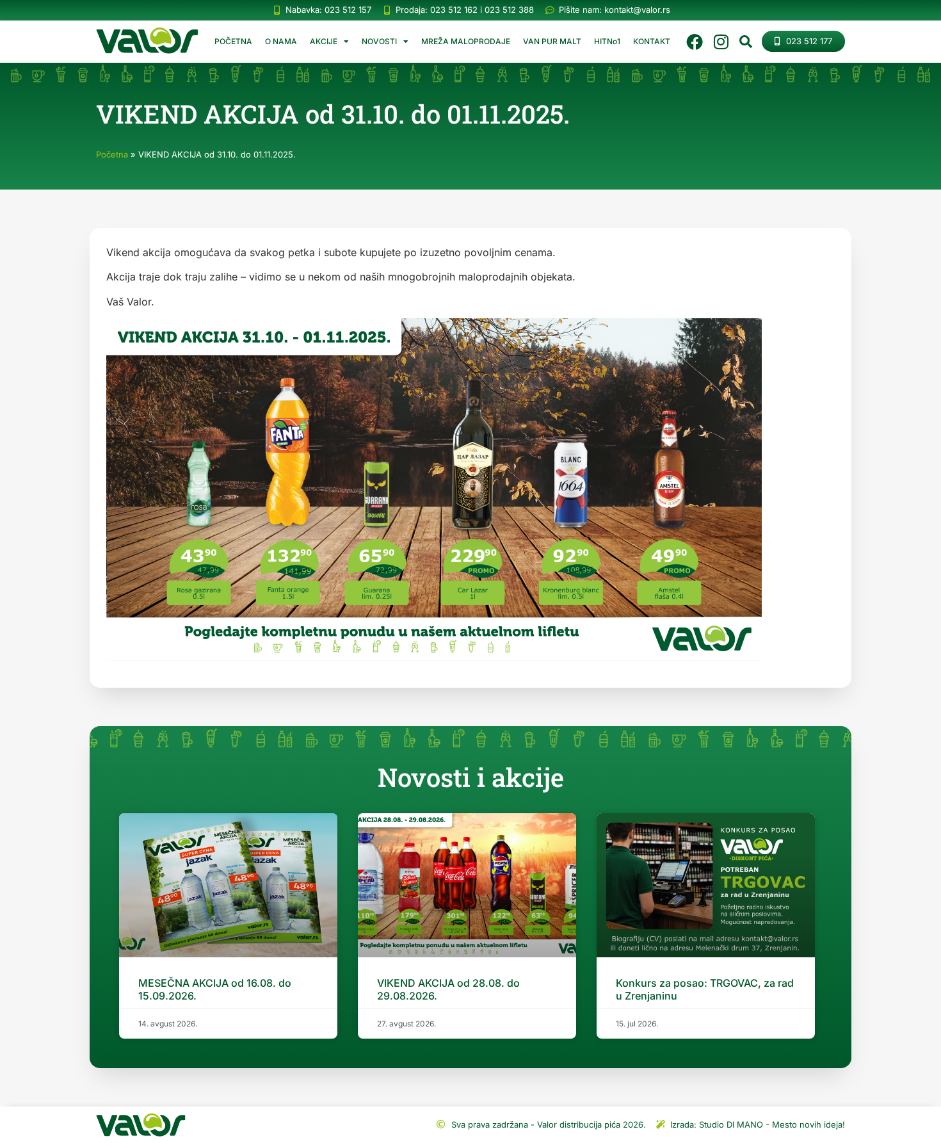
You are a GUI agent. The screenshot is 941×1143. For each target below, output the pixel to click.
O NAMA (281, 41)
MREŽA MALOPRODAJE (465, 41)
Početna (112, 154)
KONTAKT (651, 41)
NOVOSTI (379, 41)
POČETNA (233, 41)
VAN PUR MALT (552, 41)
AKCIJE (323, 41)
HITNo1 (607, 41)
